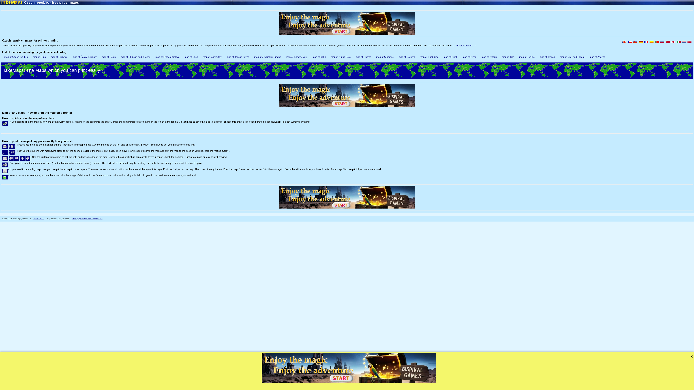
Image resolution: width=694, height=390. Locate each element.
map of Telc (508, 57)
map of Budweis (59, 57)
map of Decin (109, 57)
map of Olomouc (385, 57)
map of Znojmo (597, 57)
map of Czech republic (16, 57)
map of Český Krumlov (85, 57)
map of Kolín (319, 57)
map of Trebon (547, 57)
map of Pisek (450, 57)
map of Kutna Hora (341, 57)
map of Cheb (191, 57)
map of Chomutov (212, 57)
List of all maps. (464, 45)
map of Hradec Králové (167, 57)
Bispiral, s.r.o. (38, 219)
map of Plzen (469, 57)
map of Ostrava (407, 57)
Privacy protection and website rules (87, 219)
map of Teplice (527, 57)
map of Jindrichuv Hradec (267, 57)
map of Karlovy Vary (296, 57)
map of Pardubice (429, 57)
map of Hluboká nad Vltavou (135, 57)
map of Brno (39, 57)
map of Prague (489, 57)
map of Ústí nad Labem (572, 57)
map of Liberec (363, 57)
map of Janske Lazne (238, 57)
